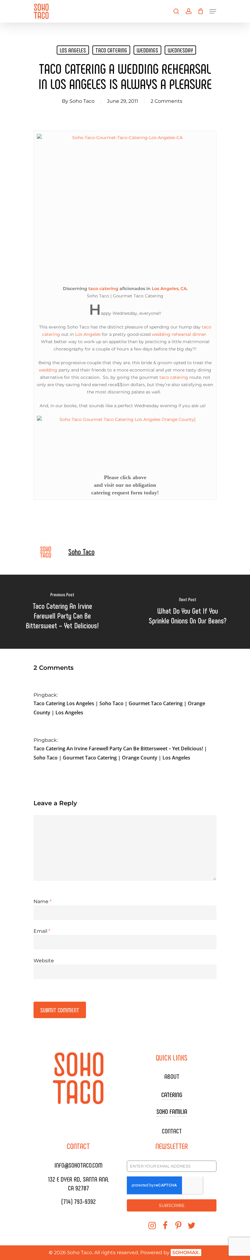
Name (43, 901)
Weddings (147, 50)
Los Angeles (73, 50)
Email (42, 931)
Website (44, 961)
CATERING (171, 1094)
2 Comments (166, 101)
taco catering (111, 50)
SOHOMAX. (186, 1252)
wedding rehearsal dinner (179, 334)
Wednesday (180, 50)
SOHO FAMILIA (171, 1111)
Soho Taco (82, 101)
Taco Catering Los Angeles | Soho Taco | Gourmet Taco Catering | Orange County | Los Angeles (119, 708)
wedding (48, 370)
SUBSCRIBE (171, 1205)
